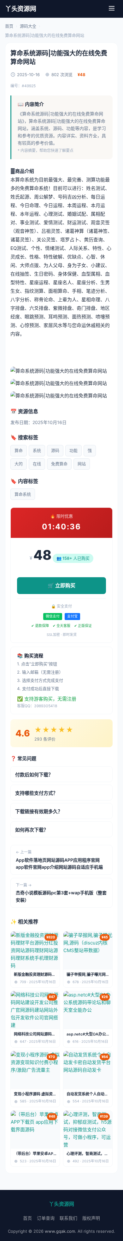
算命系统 (23, 494)
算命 (19, 450)
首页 (9, 26)
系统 (37, 450)
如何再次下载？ (31, 830)
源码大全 (28, 26)
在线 (37, 463)
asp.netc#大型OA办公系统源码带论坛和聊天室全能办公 (87, 1034)
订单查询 (46, 1218)
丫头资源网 (20, 9)
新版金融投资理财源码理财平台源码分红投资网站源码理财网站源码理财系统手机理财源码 (35, 974)
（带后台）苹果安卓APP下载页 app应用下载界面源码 (35, 1154)
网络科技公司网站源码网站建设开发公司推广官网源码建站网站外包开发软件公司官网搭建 (35, 1034)
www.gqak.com (60, 1231)
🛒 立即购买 (61, 585)
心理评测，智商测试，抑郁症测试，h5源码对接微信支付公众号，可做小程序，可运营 (88, 1154)
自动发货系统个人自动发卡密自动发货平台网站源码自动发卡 (87, 1094)
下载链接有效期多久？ (38, 811)
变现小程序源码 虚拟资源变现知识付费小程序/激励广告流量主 (35, 1094)
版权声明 (91, 1218)
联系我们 (68, 1218)
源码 (55, 450)
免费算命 (59, 463)
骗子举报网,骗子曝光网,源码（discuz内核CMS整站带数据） (87, 974)
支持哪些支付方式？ (36, 793)
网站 (82, 463)
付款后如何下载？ (34, 774)
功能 (73, 450)
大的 (19, 463)
